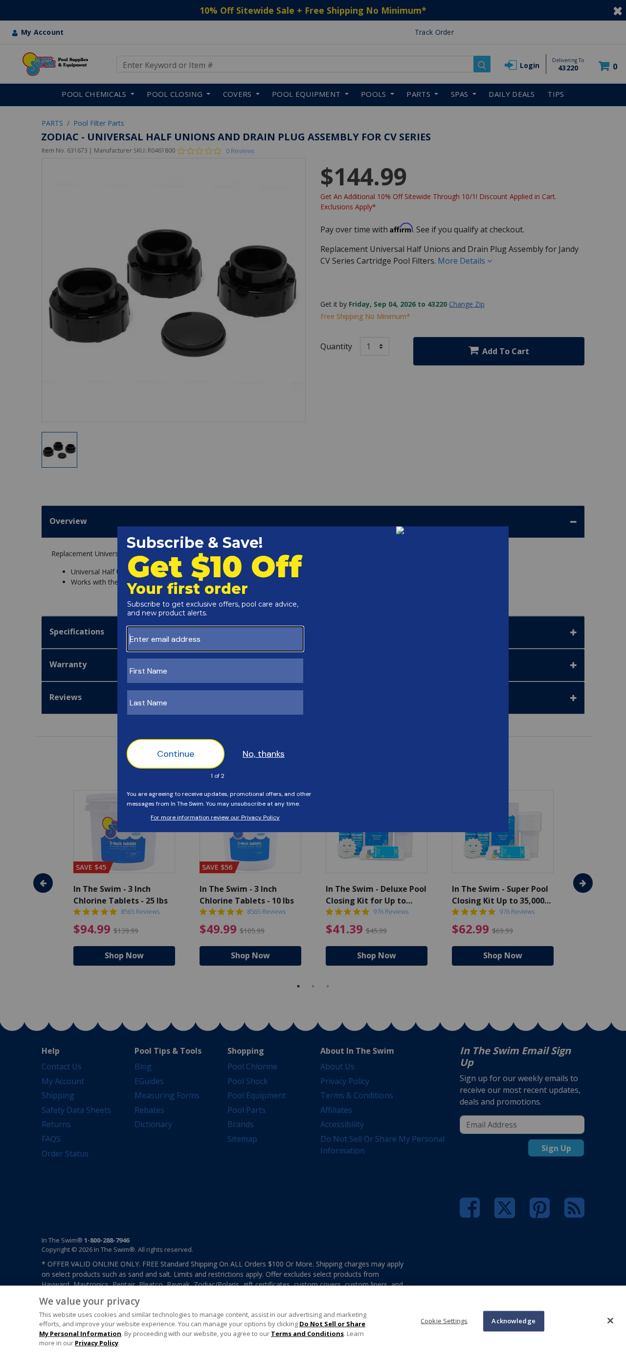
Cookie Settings (444, 1320)
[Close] (610, 1320)
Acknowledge (513, 1320)
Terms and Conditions (307, 1333)
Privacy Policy (96, 1342)
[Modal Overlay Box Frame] (313, 679)
